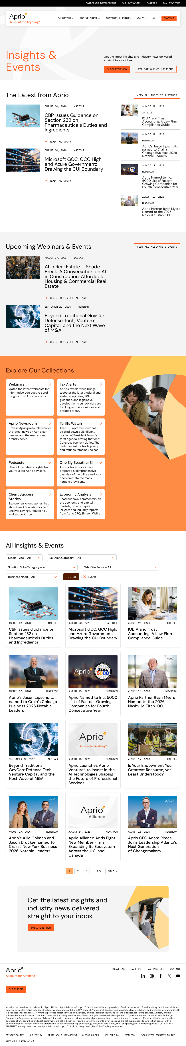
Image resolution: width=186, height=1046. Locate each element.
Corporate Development (101, 3)
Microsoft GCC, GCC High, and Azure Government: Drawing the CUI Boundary (74, 164)
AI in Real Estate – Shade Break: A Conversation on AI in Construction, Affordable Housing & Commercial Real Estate (75, 276)
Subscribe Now (117, 69)
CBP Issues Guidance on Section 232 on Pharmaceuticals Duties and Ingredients (76, 122)
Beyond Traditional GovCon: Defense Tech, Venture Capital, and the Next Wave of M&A (75, 322)
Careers (152, 3)
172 (99, 871)
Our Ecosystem (131, 3)
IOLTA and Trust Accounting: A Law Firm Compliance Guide (159, 121)
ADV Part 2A (112, 1035)
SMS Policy (35, 1035)
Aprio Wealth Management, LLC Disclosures (73, 1035)
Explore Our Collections (155, 69)
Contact (169, 18)
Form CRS (129, 1035)
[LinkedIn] (143, 976)
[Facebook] (160, 976)
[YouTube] (178, 976)
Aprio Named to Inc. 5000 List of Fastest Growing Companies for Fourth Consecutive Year (160, 182)
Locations (118, 969)
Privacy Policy (15, 1035)
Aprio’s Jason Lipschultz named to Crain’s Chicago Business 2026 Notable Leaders (160, 151)
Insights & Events (118, 18)
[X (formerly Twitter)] (169, 976)
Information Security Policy (157, 1035)
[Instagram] (152, 976)
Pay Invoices (171, 3)
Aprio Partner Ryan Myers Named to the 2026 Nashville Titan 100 (161, 212)
